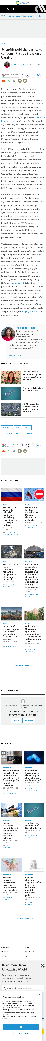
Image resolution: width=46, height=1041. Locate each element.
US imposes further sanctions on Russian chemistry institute (32, 513)
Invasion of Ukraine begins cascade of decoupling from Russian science (11, 632)
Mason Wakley (30, 650)
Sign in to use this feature (33, 70)
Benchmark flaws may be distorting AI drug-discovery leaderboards (33, 775)
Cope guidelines (29, 311)
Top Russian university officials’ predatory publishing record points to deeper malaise (10, 516)
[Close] (39, 994)
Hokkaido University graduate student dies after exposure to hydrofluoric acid (33, 634)
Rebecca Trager (19, 64)
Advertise (5, 952)
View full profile (15, 355)
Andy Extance (29, 904)
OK (21, 1027)
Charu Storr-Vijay (31, 789)
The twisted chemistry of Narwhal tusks (32, 389)
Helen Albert (7, 847)
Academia (7, 428)
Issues (26, 947)
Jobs (18, 16)
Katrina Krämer (8, 586)
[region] (21, 1016)
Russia (19, 433)
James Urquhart (8, 899)
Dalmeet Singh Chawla (10, 534)
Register (29, 721)
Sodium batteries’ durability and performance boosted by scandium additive (10, 831)
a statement (18, 283)
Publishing (7, 433)
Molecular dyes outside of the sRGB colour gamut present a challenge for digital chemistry (11, 778)
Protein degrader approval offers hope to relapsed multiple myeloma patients (33, 886)
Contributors (30, 952)
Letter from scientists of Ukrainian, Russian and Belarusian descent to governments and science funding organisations (32, 575)
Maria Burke (12, 647)
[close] (44, 70)
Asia (17, 428)
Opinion (28, 561)
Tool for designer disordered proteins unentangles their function (10, 883)
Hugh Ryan (11, 793)
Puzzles (39, 16)
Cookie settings (21, 1033)
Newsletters (9, 16)
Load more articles (23, 665)
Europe (27, 428)
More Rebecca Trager (13, 364)
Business (29, 874)
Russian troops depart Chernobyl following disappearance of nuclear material (11, 572)
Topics (4, 956)
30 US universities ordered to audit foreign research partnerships (30, 408)
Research (7, 767)
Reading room (27, 16)
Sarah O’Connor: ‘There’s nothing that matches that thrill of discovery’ (32, 375)
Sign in (16, 721)
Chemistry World (32, 596)
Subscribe (5, 947)
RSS (25, 956)
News (3, 44)
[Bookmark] (25, 81)
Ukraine (29, 433)
